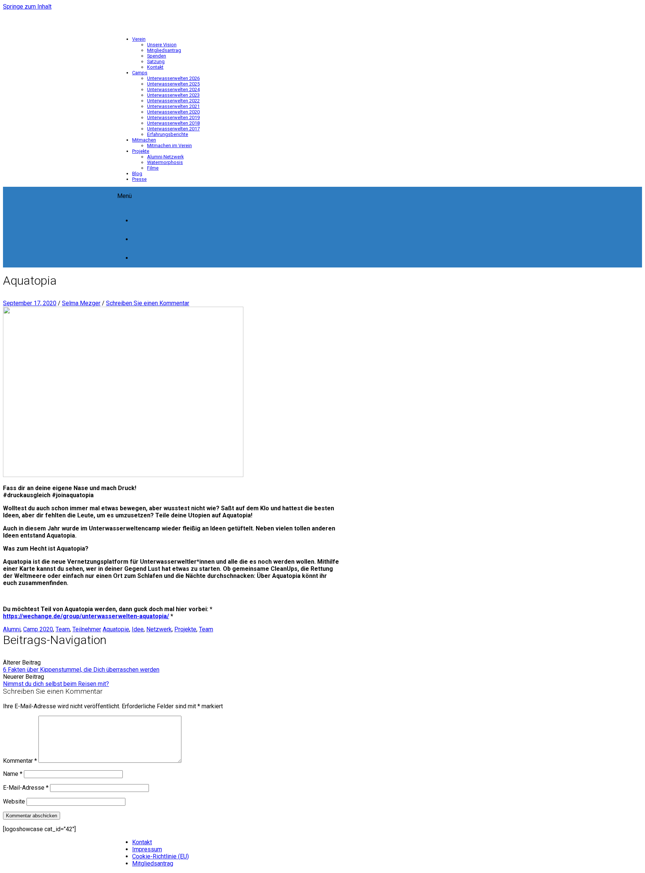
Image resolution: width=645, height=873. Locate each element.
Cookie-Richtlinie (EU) (160, 856)
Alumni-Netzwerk (165, 157)
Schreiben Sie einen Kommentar (147, 303)
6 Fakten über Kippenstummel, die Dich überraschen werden (81, 669)
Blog (137, 173)
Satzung (156, 61)
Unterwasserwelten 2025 (173, 84)
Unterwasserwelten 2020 (173, 112)
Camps (139, 72)
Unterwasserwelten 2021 (173, 106)
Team (63, 629)
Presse (139, 179)
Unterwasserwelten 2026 (173, 78)
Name (12, 773)
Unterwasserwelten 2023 (173, 95)
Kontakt (155, 67)
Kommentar (20, 760)
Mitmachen (144, 140)
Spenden (156, 56)
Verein (139, 39)
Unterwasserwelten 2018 (173, 123)
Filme (153, 168)
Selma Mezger (81, 303)
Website (14, 801)
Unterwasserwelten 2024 (173, 89)
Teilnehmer (86, 629)
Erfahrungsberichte (167, 134)
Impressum (147, 849)
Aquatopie (116, 629)
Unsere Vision (162, 44)
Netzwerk (159, 629)
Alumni (12, 629)
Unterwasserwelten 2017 (173, 128)
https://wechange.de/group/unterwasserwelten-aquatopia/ (86, 616)
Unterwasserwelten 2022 (173, 100)
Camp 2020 (38, 629)
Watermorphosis (165, 162)
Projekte (140, 151)
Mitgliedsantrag (164, 50)
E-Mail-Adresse (26, 787)
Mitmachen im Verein (169, 145)
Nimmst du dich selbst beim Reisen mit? (56, 683)
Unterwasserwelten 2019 (173, 117)
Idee (138, 629)
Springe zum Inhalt (27, 6)
